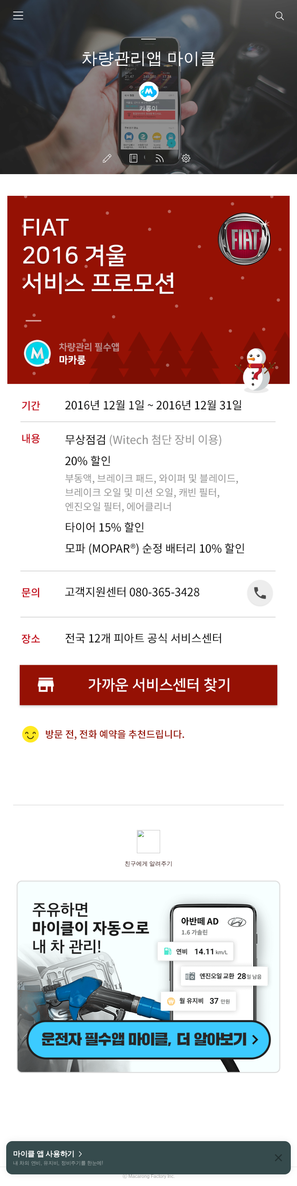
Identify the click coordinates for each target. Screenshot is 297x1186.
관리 (187, 158)
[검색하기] (279, 15)
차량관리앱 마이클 (148, 58)
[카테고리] (18, 15)
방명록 (135, 158)
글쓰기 (108, 158)
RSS (161, 158)
